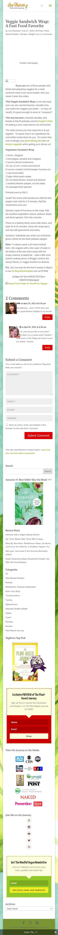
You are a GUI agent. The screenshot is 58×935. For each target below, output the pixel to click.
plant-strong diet (33, 141)
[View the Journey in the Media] (29, 781)
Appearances (11, 604)
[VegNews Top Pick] (29, 662)
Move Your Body (12, 591)
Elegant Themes (28, 927)
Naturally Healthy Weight (16, 609)
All (6, 574)
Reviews (9, 622)
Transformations (12, 595)
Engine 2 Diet (45, 121)
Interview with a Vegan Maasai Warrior (22, 534)
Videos (8, 613)
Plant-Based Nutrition (14, 578)
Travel (8, 617)
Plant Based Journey (14, 630)
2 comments (46, 34)
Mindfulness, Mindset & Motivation (20, 587)
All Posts (39, 31)
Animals (9, 582)
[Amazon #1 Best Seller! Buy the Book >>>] (29, 503)
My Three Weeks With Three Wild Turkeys (24, 539)
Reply (47, 317)
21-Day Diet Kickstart (22, 271)
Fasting (8, 600)
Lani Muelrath (14, 31)
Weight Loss (34, 34)
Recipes (23, 34)
